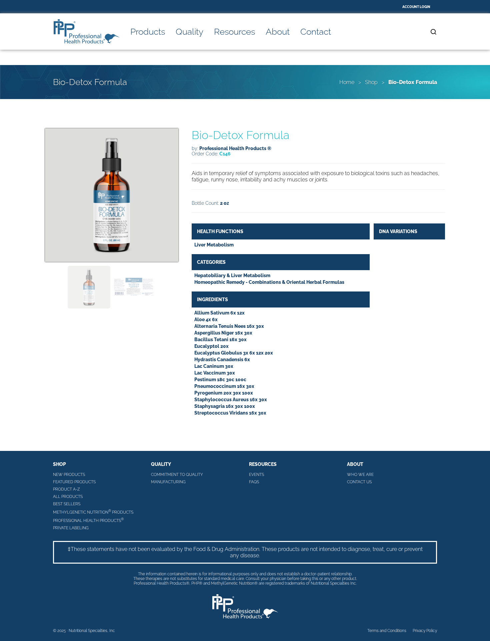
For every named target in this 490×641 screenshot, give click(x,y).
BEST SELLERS (66, 504)
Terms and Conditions (386, 630)
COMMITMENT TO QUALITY (177, 474)
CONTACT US (359, 482)
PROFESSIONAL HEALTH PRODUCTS (88, 520)
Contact (315, 32)
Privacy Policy (425, 630)
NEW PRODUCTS (69, 474)
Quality (189, 32)
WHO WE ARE (360, 474)
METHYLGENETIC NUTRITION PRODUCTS (93, 512)
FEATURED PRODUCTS (74, 482)
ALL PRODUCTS (68, 496)
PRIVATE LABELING (71, 528)
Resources (234, 32)
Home (346, 82)
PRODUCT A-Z (66, 489)
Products (147, 32)
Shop (371, 82)
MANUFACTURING (168, 482)
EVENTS (256, 474)
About (278, 32)
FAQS (254, 482)
